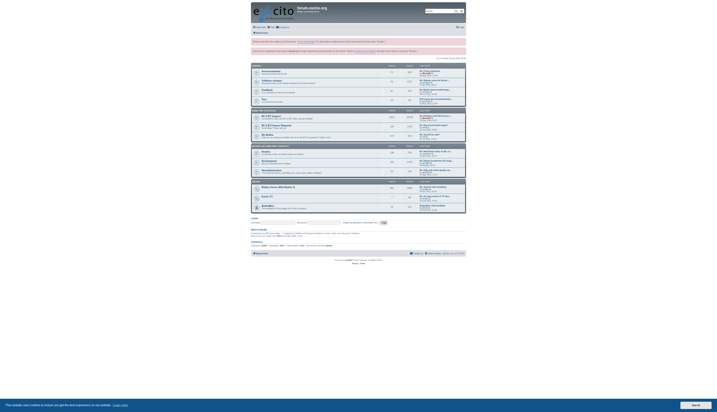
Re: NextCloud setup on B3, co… (436, 151)
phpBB (349, 260)
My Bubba (267, 134)
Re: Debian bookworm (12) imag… (436, 161)
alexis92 (426, 101)
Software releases (272, 80)
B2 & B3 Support (271, 116)
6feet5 (425, 208)
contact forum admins (365, 51)
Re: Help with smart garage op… (435, 170)
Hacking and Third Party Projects (270, 146)
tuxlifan (425, 189)
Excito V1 (267, 196)
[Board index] (274, 12)
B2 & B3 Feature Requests (276, 125)
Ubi (423, 137)
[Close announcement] (463, 40)
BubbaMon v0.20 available (432, 206)
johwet (328, 246)
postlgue (426, 83)
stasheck (426, 154)
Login (254, 218)
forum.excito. (306, 41)
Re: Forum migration (430, 71)
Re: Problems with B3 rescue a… (436, 116)
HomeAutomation (272, 170)
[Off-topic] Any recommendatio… (436, 99)
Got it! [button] (696, 405)
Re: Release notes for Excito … (435, 80)
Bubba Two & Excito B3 (264, 111)
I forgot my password (352, 223)
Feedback (267, 90)
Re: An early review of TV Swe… (435, 196)
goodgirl (425, 163)
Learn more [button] (120, 405)
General (256, 66)
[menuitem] (271, 27)
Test (264, 99)
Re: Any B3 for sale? (430, 134)
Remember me (370, 223)
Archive (256, 182)
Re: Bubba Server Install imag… (435, 90)
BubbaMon (268, 206)
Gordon (425, 92)
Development (269, 161)
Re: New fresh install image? (434, 125)
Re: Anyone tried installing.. (433, 187)
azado (425, 198)
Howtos (266, 151)
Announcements (271, 71)
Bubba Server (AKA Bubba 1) (278, 187)
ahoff (424, 127)
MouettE (426, 73)
